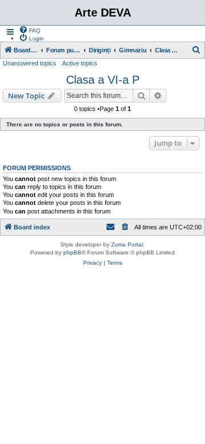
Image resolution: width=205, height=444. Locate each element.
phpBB (72, 252)
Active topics (79, 63)
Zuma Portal (127, 244)
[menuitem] (29, 30)
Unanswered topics (29, 63)
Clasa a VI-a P (103, 79)
